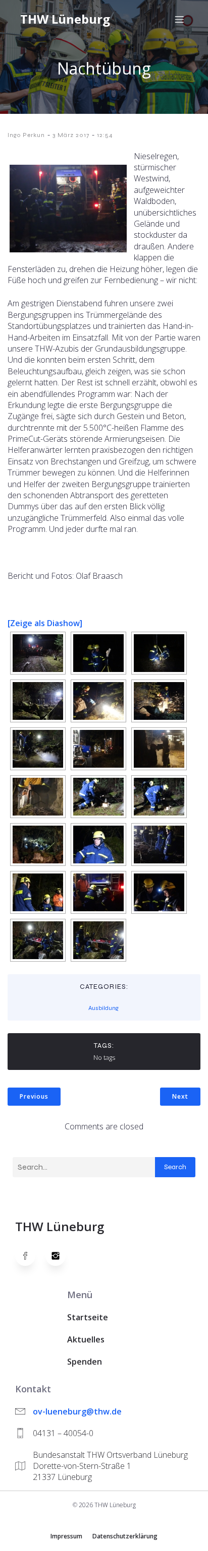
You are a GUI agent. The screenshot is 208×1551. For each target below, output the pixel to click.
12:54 (105, 135)
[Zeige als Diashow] (45, 623)
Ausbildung (103, 1007)
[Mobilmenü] (179, 19)
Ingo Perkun (26, 135)
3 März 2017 (71, 135)
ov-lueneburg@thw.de (77, 1411)
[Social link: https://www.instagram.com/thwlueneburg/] (60, 1256)
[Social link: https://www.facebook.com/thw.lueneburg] (30, 1256)
